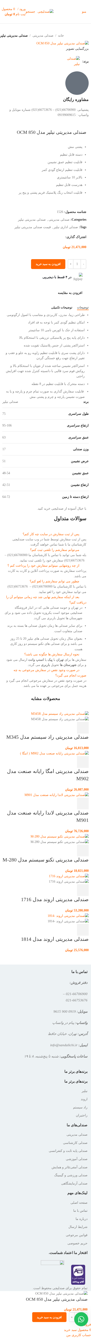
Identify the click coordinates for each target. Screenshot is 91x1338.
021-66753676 (77, 1000)
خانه (61, 35)
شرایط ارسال (78, 1227)
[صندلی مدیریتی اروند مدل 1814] (68, 915)
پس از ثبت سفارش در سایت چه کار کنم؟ (51, 534)
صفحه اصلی (79, 1202)
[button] (45, 534)
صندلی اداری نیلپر (66, 227)
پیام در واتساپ (63, 1023)
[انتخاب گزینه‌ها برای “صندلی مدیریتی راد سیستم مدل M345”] (83, 728)
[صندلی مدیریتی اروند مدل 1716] (69, 876)
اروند (84, 1099)
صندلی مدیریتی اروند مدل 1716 (55, 899)
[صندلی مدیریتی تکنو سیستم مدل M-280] (60, 836)
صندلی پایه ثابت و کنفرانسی (68, 1151)
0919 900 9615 (64, 1011)
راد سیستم (80, 1107)
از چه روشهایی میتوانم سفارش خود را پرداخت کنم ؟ (43, 565)
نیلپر (85, 1091)
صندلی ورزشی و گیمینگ (71, 1175)
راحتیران (82, 1115)
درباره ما (82, 1219)
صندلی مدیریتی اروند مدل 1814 (55, 939)
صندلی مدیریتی (42, 35)
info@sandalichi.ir (63, 1045)
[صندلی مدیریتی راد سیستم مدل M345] (60, 713)
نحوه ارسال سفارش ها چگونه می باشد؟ (51, 654)
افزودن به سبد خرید (48, 264)
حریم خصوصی (77, 1243)
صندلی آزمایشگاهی (74, 1183)
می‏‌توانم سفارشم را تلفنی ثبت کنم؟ (54, 550)
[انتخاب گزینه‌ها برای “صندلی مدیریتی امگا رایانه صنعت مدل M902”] (83, 762)
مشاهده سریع (70, 728)
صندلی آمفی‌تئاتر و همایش (70, 1167)
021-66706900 (77, 994)
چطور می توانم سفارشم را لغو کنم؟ (54, 581)
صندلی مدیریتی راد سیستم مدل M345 (47, 737)
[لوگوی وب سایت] (45, 11)
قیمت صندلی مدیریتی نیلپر (32, 227)
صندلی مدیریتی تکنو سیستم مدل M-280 (46, 860)
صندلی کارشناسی (75, 1143)
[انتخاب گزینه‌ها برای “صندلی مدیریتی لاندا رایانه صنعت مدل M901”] (83, 803)
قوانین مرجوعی (77, 1235)
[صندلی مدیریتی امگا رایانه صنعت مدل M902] (54, 753)
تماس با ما (80, 1210)
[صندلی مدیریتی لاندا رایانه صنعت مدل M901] (56, 794)
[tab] (83, 307)
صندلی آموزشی (77, 1159)
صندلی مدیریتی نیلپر (14, 35)
